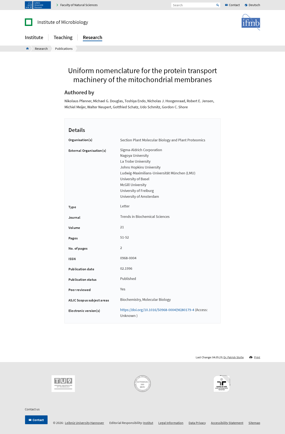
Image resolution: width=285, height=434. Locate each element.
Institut (148, 423)
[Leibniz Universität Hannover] (38, 5)
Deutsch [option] (254, 5)
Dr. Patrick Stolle (233, 357)
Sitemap (254, 423)
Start (217, 5)
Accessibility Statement (227, 423)
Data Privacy (197, 423)
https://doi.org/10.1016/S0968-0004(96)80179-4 (157, 309)
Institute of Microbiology (62, 22)
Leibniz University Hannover (84, 423)
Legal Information (170, 423)
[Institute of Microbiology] (26, 48)
